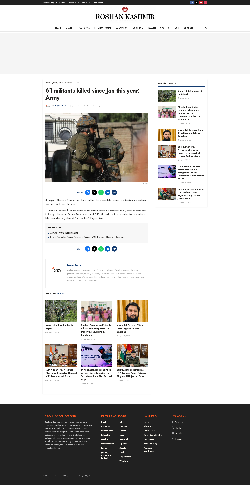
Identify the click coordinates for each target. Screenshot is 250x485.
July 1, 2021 (75, 105)
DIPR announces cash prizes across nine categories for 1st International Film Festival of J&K (96, 374)
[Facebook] (87, 192)
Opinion (188, 27)
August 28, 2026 (53, 332)
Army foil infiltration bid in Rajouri (64, 232)
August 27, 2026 (124, 336)
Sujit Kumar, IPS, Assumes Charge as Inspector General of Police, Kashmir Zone (61, 373)
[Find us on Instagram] (205, 2)
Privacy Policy (150, 443)
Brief (103, 421)
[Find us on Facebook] (192, 2)
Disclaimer (149, 439)
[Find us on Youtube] (201, 2)
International (103, 27)
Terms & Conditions (149, 449)
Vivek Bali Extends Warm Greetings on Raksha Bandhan (130, 328)
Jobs (121, 421)
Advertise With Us (96, 2)
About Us (72, 2)
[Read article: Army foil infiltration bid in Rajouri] (61, 311)
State (69, 27)
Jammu (104, 448)
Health (151, 27)
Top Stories (125, 456)
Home (58, 27)
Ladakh (122, 430)
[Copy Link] (114, 192)
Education (122, 27)
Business (138, 27)
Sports (164, 27)
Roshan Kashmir (55, 476)
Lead (121, 435)
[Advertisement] (125, 53)
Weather (123, 461)
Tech (176, 27)
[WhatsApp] (101, 192)
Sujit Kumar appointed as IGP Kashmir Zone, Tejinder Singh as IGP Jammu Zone (131, 373)
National (84, 27)
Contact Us (82, 2)
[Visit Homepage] (125, 15)
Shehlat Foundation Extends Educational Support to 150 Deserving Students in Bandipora (87, 237)
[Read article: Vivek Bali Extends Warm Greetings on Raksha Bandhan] (132, 311)
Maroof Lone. (93, 476)
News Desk (60, 105)
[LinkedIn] (107, 192)
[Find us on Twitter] (196, 2)
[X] (94, 192)
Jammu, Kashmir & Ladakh (62, 82)
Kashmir (77, 82)
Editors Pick (107, 430)
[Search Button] (206, 27)
